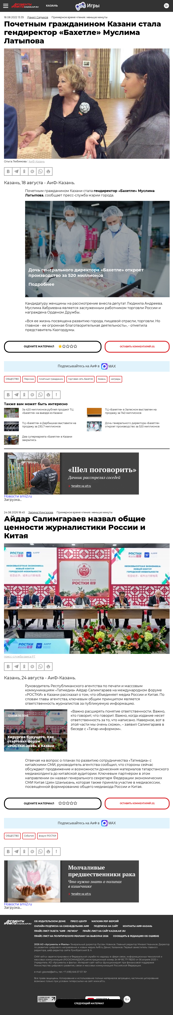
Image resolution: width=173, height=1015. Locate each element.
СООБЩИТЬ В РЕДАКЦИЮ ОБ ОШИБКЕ (136, 936)
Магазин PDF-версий (105, 921)
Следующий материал (89, 1003)
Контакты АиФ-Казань (137, 926)
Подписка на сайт (106, 926)
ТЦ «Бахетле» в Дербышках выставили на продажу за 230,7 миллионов (49, 424)
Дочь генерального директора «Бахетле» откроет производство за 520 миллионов (86, 272)
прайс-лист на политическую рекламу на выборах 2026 (71, 936)
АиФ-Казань (37, 161)
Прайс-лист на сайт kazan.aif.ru (104, 931)
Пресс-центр (78, 921)
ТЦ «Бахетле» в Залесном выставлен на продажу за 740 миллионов (131, 411)
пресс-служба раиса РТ (19, 656)
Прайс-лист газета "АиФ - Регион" (56, 931)
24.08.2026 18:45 (14, 512)
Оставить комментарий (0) (137, 346)
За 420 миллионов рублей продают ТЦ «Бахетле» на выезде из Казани (47, 411)
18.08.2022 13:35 (14, 17)
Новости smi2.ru (18, 496)
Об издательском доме (50, 921)
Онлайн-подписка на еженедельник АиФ (61, 926)
